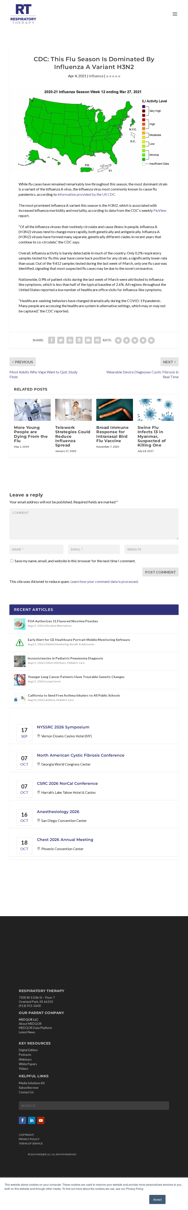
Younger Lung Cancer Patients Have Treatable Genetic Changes (76, 677)
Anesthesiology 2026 (58, 811)
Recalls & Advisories (82, 644)
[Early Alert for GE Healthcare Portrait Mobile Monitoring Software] (19, 642)
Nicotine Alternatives (59, 625)
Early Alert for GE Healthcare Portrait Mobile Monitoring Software (79, 640)
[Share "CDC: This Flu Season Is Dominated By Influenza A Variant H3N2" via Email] (88, 340)
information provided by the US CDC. (87, 194)
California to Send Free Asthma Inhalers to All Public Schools (74, 695)
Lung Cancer (53, 681)
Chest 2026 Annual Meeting (65, 839)
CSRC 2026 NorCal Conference (67, 783)
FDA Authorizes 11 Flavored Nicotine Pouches (63, 621)
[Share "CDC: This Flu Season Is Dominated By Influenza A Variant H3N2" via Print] (97, 340)
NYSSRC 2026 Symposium (63, 727)
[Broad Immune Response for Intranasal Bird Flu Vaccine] (114, 410)
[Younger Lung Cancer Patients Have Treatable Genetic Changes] (19, 680)
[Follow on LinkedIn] (31, 1120)
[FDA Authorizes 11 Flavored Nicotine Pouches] (19, 624)
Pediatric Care (76, 662)
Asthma (50, 700)
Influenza (96, 76)
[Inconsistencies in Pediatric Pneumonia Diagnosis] (19, 661)
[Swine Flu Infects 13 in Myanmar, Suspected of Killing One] (156, 410)
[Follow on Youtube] (40, 1120)
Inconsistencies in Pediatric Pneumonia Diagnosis (65, 658)
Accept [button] (157, 1199)
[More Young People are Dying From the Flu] (32, 410)
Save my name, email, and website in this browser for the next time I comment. (75, 561)
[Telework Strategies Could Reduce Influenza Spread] (73, 410)
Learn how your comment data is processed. (104, 581)
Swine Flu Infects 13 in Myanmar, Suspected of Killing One (152, 436)
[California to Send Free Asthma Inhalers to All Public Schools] (19, 698)
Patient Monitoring (57, 644)
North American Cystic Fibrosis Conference (80, 755)
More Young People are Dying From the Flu (31, 434)
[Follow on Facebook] (22, 1120)
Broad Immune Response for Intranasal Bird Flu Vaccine (112, 434)
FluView (159, 210)
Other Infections (56, 662)
